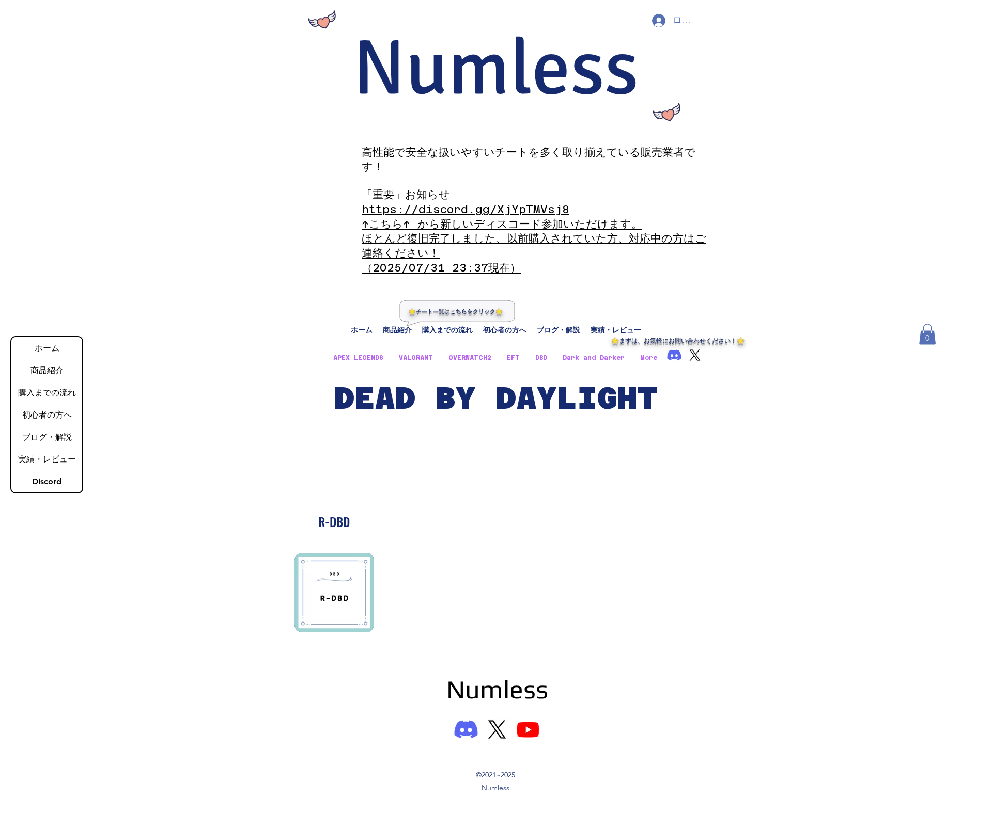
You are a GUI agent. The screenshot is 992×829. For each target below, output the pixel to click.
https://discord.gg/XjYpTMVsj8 (465, 209)
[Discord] (466, 729)
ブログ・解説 (47, 437)
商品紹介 (47, 370)
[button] (927, 334)
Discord (46, 481)
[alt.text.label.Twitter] (695, 355)
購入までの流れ (47, 392)
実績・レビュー (47, 459)
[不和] (674, 355)
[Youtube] (528, 729)
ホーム (47, 348)
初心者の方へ (47, 415)
